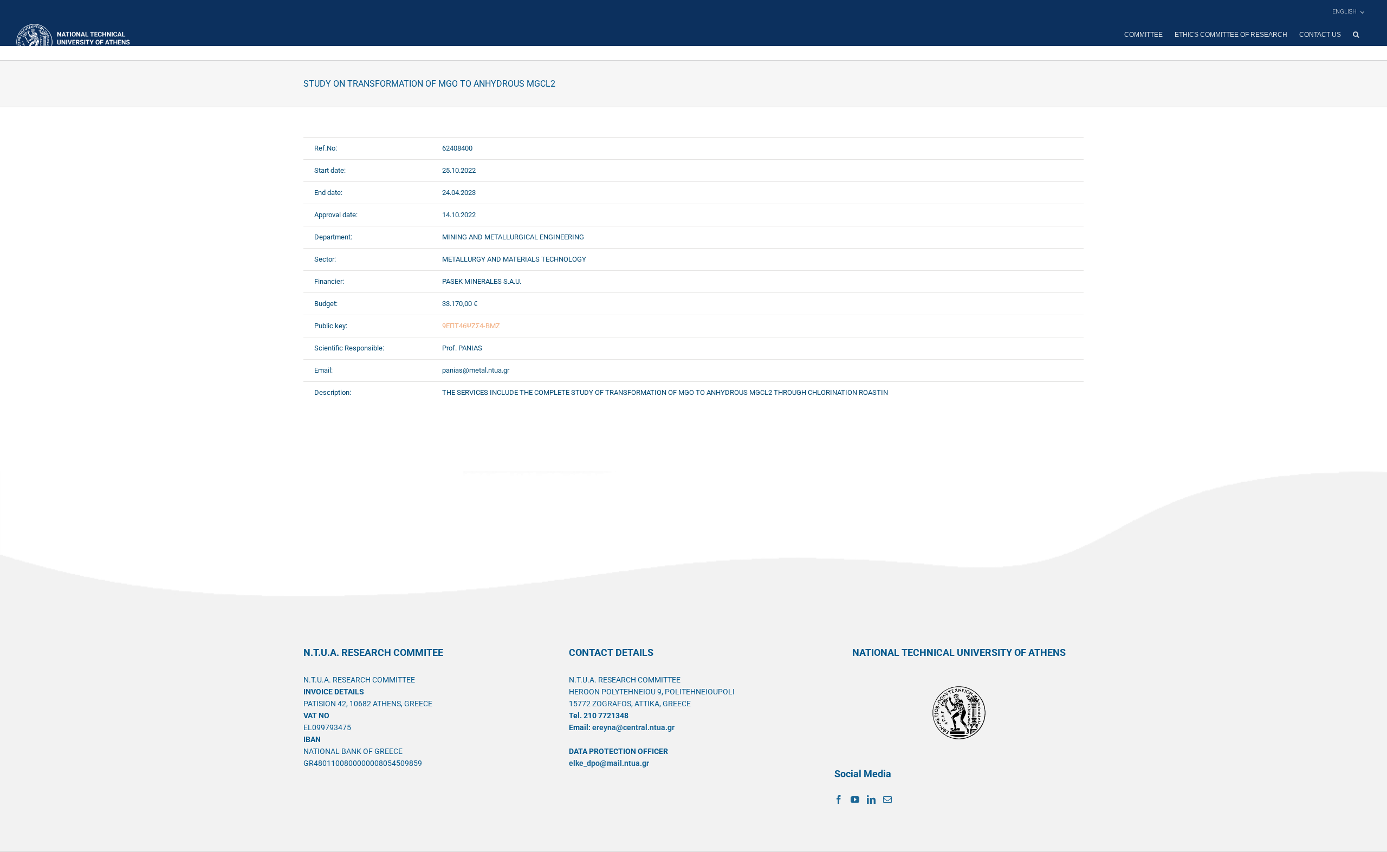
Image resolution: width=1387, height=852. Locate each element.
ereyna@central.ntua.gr (633, 727)
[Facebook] (838, 799)
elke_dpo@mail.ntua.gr (609, 763)
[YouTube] (855, 799)
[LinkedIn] (871, 799)
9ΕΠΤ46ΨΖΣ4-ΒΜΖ (471, 326)
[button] (1356, 34)
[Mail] (887, 799)
